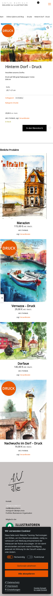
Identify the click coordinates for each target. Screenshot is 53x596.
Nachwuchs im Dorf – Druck (23, 443)
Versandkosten (24, 118)
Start (1, 17)
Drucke (29, 17)
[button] (48, 27)
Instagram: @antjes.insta (15, 510)
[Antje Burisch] (15, 4)
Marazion (23, 223)
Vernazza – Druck (23, 306)
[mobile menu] (49, 4)
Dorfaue (23, 363)
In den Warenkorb (34, 128)
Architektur (19, 98)
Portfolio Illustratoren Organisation (19, 513)
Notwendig (19, 557)
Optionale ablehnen (26, 565)
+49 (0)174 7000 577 (13, 505)
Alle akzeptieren (26, 573)
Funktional (39, 557)
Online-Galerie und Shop (15, 17)
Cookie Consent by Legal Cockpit (40, 589)
